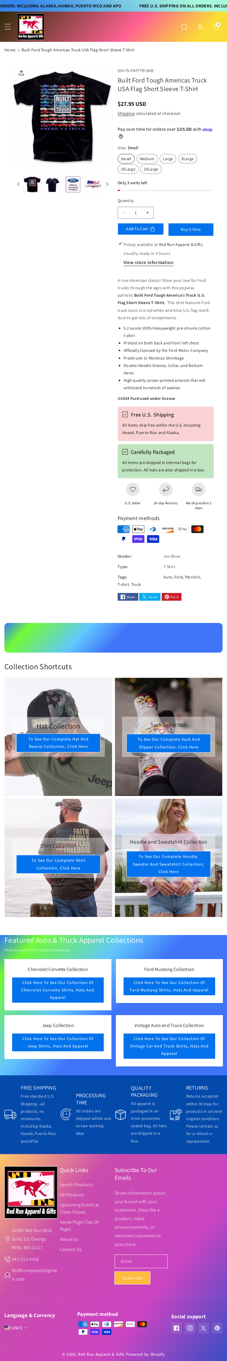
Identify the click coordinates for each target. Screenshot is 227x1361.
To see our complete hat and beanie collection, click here (58, 742)
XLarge (189, 159)
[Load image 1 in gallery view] (32, 184)
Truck (136, 584)
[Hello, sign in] (200, 26)
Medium (149, 159)
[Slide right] (107, 184)
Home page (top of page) (79, 1225)
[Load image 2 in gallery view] (52, 184)
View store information (149, 262)
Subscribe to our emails (136, 1174)
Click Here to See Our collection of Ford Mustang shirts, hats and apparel (169, 986)
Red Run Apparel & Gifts (101, 1354)
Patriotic (192, 577)
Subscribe (132, 1278)
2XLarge (130, 170)
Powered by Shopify (145, 1354)
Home (9, 50)
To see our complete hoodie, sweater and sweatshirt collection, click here (169, 864)
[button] (10, 26)
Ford (178, 577)
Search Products (76, 1185)
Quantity (126, 200)
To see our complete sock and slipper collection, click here (168, 743)
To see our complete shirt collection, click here (58, 864)
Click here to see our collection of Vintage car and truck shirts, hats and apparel (169, 1046)
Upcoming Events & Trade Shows (79, 1208)
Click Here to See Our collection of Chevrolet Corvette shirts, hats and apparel (57, 990)
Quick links (74, 1170)
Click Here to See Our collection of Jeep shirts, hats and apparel (57, 1042)
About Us (69, 1239)
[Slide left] (18, 184)
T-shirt (123, 584)
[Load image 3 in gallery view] (73, 184)
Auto (167, 577)
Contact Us (71, 1249)
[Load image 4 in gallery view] (93, 184)
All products (72, 1195)
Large (169, 159)
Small (128, 159)
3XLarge (152, 170)
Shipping (126, 113)
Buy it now (191, 229)
